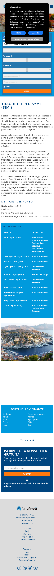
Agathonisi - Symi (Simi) (15, 279)
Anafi (5, 419)
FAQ (27, 531)
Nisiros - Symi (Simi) (13, 261)
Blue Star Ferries (40, 240)
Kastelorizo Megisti (36, 414)
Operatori (27, 549)
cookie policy (29, 27)
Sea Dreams (37, 248)
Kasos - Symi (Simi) (13, 287)
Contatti (27, 534)
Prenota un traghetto (27, 557)
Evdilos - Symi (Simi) (14, 274)
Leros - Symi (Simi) (13, 305)
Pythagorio (33, 419)
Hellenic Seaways (40, 274)
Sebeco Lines (38, 251)
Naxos (5, 425)
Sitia (30, 422)
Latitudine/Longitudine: (13, 216)
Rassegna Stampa (27, 560)
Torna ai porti (27, 440)
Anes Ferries (37, 237)
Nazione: (5, 206)
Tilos (30, 425)
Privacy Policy (27, 520)
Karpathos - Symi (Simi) (15, 300)
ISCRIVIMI (27, 474)
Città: (4, 209)
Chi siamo (27, 528)
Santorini (7, 414)
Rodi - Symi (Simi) (12, 237)
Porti (27, 552)
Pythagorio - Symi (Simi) (16, 266)
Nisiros (31, 417)
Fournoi (6, 422)
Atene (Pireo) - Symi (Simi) (16, 256)
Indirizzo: (5, 213)
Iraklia (5, 417)
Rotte (27, 555)
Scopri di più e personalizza (27, 39)
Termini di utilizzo (27, 523)
